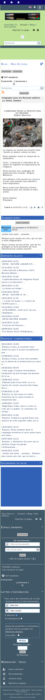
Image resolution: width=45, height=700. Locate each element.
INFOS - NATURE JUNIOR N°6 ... (18, 264)
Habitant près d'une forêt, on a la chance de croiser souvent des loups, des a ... (20, 385)
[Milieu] (11, 2)
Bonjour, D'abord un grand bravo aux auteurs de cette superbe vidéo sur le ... (20, 420)
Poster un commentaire (22, 222)
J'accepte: (12, 635)
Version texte (15, 679)
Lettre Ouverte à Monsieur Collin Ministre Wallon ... (18, 271)
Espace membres (22, 527)
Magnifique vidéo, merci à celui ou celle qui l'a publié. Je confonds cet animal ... (19, 409)
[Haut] (4, 2)
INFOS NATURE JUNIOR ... (16, 319)
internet (36, 179)
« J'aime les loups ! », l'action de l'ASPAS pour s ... (18, 302)
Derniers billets (21, 255)
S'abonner (10, 615)
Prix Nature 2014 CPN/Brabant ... (18, 332)
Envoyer (22, 555)
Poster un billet (24, 93)
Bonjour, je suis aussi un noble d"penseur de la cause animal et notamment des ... (18, 397)
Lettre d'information (22, 591)
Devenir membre (6, 71)
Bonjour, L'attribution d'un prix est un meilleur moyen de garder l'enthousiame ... (20, 444)
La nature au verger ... (13, 288)
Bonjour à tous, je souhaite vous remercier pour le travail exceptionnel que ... (20, 349)
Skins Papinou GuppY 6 (14, 694)
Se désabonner (12, 619)
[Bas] (18, 2)
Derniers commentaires (21, 338)
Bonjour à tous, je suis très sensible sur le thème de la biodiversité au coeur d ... (21, 361)
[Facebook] (22, 37)
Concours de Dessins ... (14, 325)
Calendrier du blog (21, 463)
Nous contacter (16, 669)
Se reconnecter (17, 71)
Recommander (15, 674)
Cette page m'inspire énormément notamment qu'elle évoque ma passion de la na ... (20, 373)
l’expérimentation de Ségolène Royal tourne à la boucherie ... (20, 280)
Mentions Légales (17, 683)
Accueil (24, 25)
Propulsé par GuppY (11, 690)
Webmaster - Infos (22, 661)
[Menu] (40, 7)
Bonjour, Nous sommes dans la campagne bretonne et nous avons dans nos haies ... (21, 432)
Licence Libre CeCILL (32, 694)
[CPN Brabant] (22, 16)
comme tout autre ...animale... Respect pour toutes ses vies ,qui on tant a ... (21, 454)
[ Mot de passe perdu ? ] (22, 559)
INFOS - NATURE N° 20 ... (15, 295)
